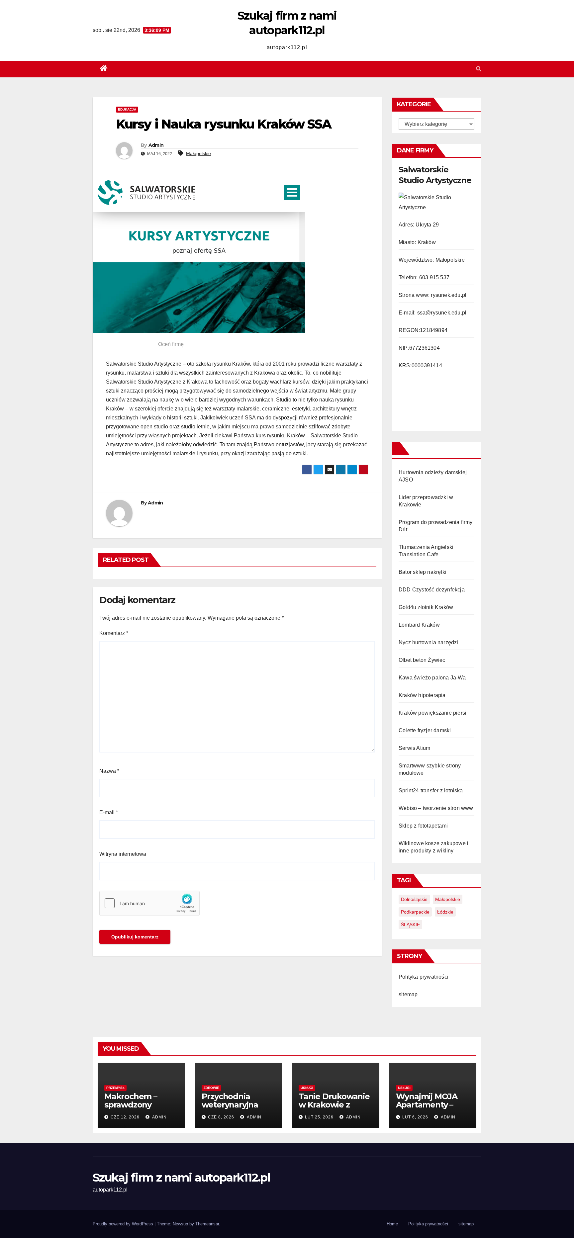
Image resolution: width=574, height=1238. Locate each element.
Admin (156, 145)
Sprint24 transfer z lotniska (431, 790)
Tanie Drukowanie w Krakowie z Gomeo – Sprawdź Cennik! (334, 1109)
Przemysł (115, 1088)
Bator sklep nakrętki (422, 572)
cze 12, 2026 (125, 1117)
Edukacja (127, 109)
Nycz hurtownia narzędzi (428, 642)
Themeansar (207, 1223)
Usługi (307, 1088)
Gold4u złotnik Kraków (426, 607)
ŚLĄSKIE (410, 924)
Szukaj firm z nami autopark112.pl (181, 1178)
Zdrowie (211, 1088)
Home (392, 1223)
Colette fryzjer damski (425, 730)
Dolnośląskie (414, 899)
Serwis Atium (414, 748)
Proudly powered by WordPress (123, 1223)
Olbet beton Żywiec (422, 660)
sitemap (408, 994)
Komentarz (113, 633)
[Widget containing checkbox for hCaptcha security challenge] (149, 903)
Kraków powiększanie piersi (432, 713)
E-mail (108, 812)
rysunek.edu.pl (448, 295)
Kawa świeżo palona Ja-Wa (432, 677)
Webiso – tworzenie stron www (436, 808)
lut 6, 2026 (415, 1117)
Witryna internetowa (122, 854)
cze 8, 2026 (221, 1117)
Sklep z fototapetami (423, 826)
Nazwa (109, 771)
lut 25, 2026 (319, 1117)
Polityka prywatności (423, 977)
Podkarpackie (415, 912)
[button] (478, 69)
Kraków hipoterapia (422, 695)
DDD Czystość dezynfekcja (432, 589)
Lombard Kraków (419, 625)
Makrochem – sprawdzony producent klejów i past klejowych (140, 1109)
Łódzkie (445, 912)
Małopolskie (198, 153)
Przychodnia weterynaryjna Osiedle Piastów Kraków (233, 1109)
